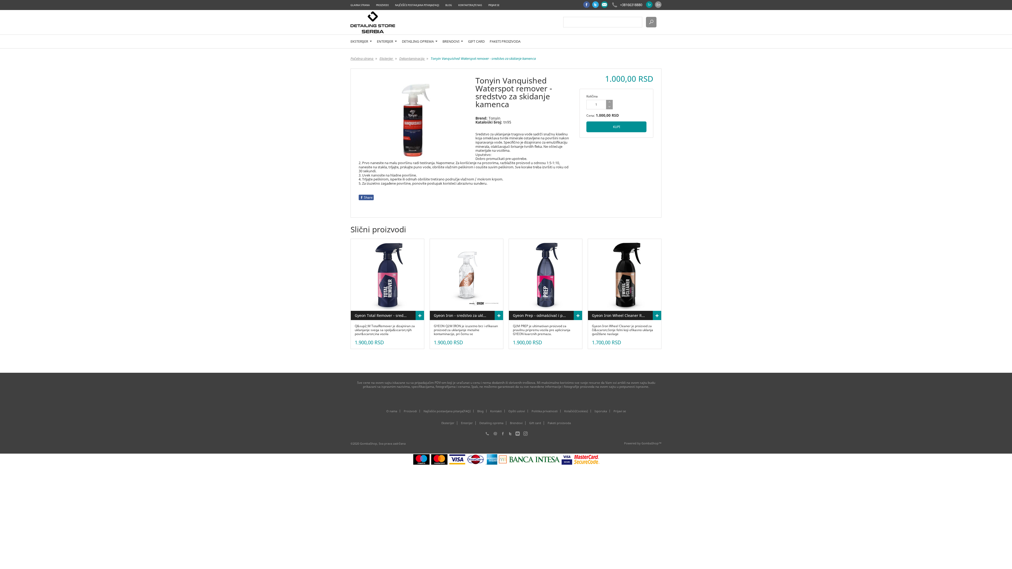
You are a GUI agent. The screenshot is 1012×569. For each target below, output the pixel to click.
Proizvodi (382, 5)
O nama (391, 411)
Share (368, 197)
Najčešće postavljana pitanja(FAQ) (417, 5)
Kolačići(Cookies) (576, 411)
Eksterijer (360, 41)
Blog (448, 5)
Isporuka (601, 411)
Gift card (476, 41)
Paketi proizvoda (505, 41)
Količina (592, 96)
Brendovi (451, 41)
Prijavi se (493, 5)
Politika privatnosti (545, 411)
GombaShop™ (651, 443)
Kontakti (496, 411)
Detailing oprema (418, 41)
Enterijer (385, 41)
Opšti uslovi (516, 411)
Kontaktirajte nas (470, 5)
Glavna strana (360, 5)
